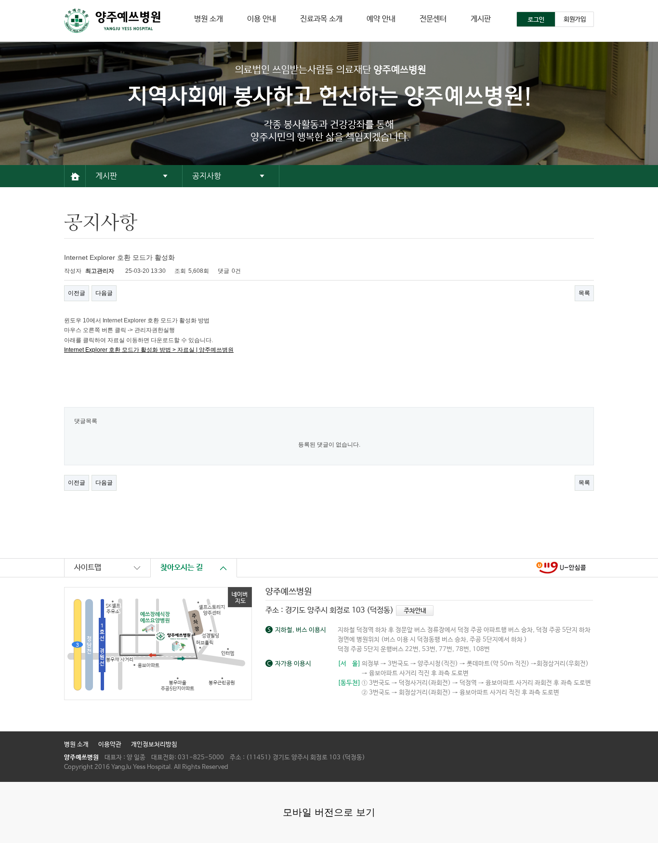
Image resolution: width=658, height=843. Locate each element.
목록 (584, 293)
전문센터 (433, 19)
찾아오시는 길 (181, 567)
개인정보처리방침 (154, 744)
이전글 (76, 293)
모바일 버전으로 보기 (329, 812)
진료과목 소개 (321, 19)
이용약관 (109, 744)
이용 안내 (261, 19)
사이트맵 (87, 567)
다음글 (104, 293)
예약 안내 (381, 19)
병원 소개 (208, 19)
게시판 (481, 19)
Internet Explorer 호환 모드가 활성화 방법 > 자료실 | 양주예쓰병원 (149, 349)
